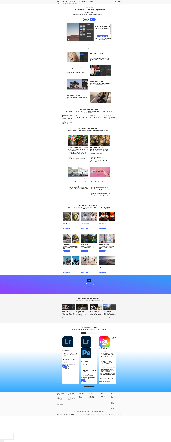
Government (80, 397)
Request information (102, 396)
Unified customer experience (71, 398)
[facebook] (64, 414)
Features (75, 1)
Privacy (93, 414)
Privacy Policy (105, 39)
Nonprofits (80, 396)
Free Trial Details (91, 1)
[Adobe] (59, 1)
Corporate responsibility (114, 401)
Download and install (91, 396)
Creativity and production (71, 399)
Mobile (80, 1)
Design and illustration (59, 398)
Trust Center (112, 404)
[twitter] (67, 414)
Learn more (89, 289)
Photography (58, 397)
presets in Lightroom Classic (103, 160)
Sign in (119, 1)
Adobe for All (112, 407)
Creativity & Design (64, 1)
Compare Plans (84, 1)
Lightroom (71, 1)
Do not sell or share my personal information (109, 414)
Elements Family (59, 403)
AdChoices (119, 414)
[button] (115, 1)
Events (112, 398)
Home (58, 3)
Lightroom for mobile (93, 161)
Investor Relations (113, 402)
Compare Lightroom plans (89, 386)
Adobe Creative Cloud (63, 3)
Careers (112, 397)
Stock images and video (60, 404)
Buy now (92, 19)
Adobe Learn (90, 398)
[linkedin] (69, 414)
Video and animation (59, 399)
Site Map (116, 414)
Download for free (67, 228)
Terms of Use (100, 39)
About (111, 396)
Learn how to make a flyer (67, 317)
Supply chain (112, 403)
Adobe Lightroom (69, 3)
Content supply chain (70, 397)
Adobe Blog (112, 408)
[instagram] (66, 414)
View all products (59, 405)
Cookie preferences (100, 414)
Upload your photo (103, 36)
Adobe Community (91, 397)
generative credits (71, 362)
